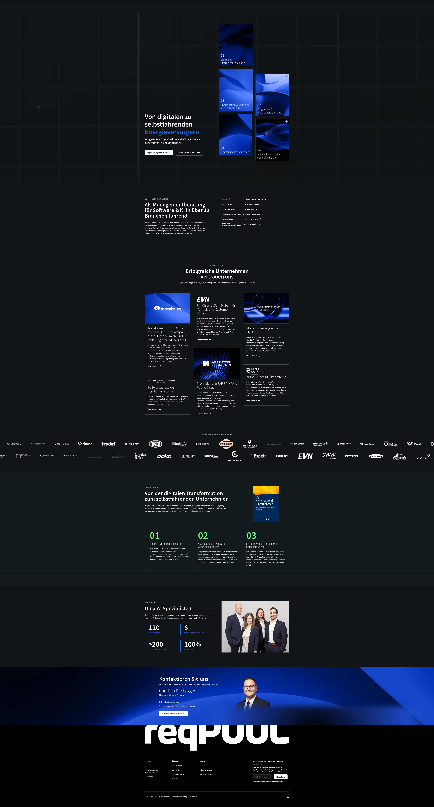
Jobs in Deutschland (206, 774)
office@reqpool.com (171, 702)
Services (147, 766)
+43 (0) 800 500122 (171, 706)
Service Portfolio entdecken (189, 153)
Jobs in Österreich (206, 770)
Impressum (193, 797)
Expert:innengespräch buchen (158, 153)
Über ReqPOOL (177, 766)
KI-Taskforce (149, 777)
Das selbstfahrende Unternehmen (151, 771)
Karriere (202, 766)
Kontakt (175, 778)
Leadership (176, 770)
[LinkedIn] (288, 796)
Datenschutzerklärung (179, 797)
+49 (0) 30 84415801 (189, 706)
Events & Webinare (178, 774)
